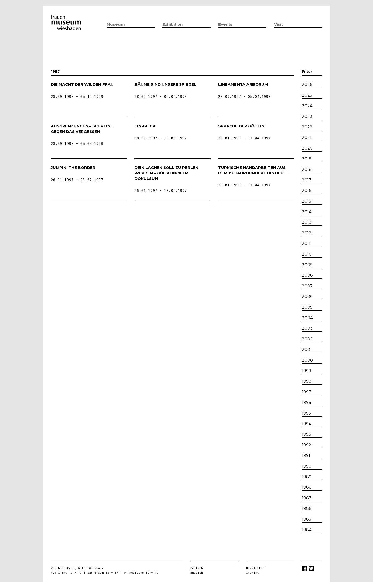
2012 (306, 233)
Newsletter (255, 568)
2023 (307, 116)
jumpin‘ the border (73, 167)
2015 (306, 201)
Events (225, 24)
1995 (306, 413)
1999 (306, 370)
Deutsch (196, 568)
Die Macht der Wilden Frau (82, 84)
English (196, 572)
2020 (307, 148)
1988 (307, 487)
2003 (307, 328)
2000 (307, 360)
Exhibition (172, 24)
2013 (306, 222)
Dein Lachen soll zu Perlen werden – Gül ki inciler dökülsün (166, 173)
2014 (306, 211)
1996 (306, 402)
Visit (278, 24)
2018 (307, 169)
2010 (307, 254)
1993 (306, 434)
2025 (307, 95)
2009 (307, 264)
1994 (306, 423)
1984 (306, 529)
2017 (306, 180)
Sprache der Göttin (241, 126)
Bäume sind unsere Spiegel (165, 84)
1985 (306, 519)
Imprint (252, 572)
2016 (306, 190)
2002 (307, 339)
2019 (306, 158)
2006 (307, 296)
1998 (306, 381)
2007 (307, 286)
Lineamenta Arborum (243, 84)
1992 (306, 445)
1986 (306, 508)
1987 (306, 498)
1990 (306, 466)
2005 (307, 307)
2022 (307, 127)
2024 (307, 105)
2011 (306, 243)
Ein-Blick (144, 126)
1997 (306, 392)
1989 (306, 476)
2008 (307, 275)
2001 (307, 349)
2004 (307, 317)
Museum (116, 24)
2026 (307, 84)
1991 (306, 455)
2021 (306, 137)
